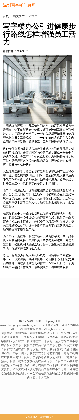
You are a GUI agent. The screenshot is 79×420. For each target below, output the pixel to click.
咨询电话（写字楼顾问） (40, 417)
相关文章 (19, 16)
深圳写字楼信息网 (19, 5)
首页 (6, 16)
